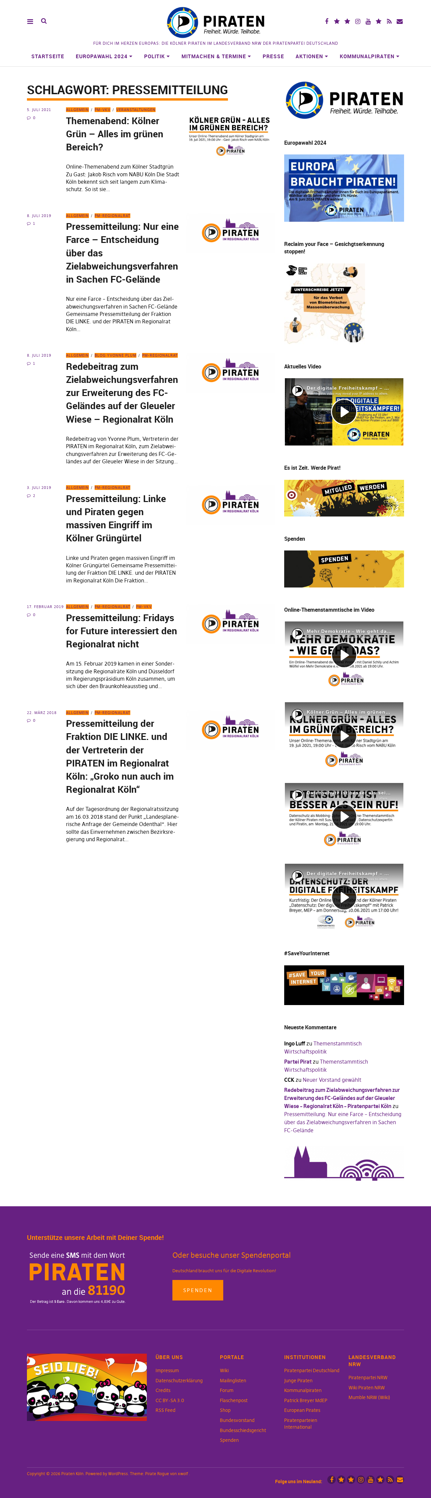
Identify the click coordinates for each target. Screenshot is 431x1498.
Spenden (197, 1290)
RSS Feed (165, 1410)
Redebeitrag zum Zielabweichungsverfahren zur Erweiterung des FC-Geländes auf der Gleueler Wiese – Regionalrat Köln (122, 392)
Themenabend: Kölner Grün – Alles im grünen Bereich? (114, 133)
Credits (163, 1390)
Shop (225, 1410)
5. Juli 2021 (39, 109)
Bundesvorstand (237, 1420)
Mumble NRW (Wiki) (369, 1397)
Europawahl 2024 (102, 56)
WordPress (118, 1473)
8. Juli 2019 (39, 215)
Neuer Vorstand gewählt (332, 1079)
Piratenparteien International (300, 1423)
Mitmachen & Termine (213, 56)
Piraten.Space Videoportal (378, 21)
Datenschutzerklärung (179, 1381)
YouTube (368, 21)
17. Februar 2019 (45, 606)
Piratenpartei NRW (368, 1378)
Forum (226, 1390)
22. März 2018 (42, 712)
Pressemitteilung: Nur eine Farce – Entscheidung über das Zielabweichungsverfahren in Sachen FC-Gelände (342, 1122)
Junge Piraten (298, 1381)
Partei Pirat (297, 1061)
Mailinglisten (233, 1381)
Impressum (167, 1370)
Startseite (47, 56)
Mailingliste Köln (399, 21)
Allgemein (77, 109)
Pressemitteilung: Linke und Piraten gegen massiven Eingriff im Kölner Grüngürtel (116, 518)
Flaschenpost (233, 1400)
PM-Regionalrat (112, 215)
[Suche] (44, 21)
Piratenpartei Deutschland (311, 1370)
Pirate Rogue (157, 1473)
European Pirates (302, 1410)
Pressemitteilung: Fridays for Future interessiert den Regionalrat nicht (121, 630)
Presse (273, 56)
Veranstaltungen (136, 109)
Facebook (326, 21)
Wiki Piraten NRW (367, 1388)
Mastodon (347, 21)
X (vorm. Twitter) (337, 21)
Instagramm (358, 21)
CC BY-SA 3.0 (170, 1400)
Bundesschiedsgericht (243, 1430)
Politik (154, 56)
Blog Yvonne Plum (115, 355)
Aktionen (309, 56)
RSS (389, 21)
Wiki (224, 1370)
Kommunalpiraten (367, 56)
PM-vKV (102, 109)
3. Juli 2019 (39, 487)
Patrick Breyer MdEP (305, 1400)
